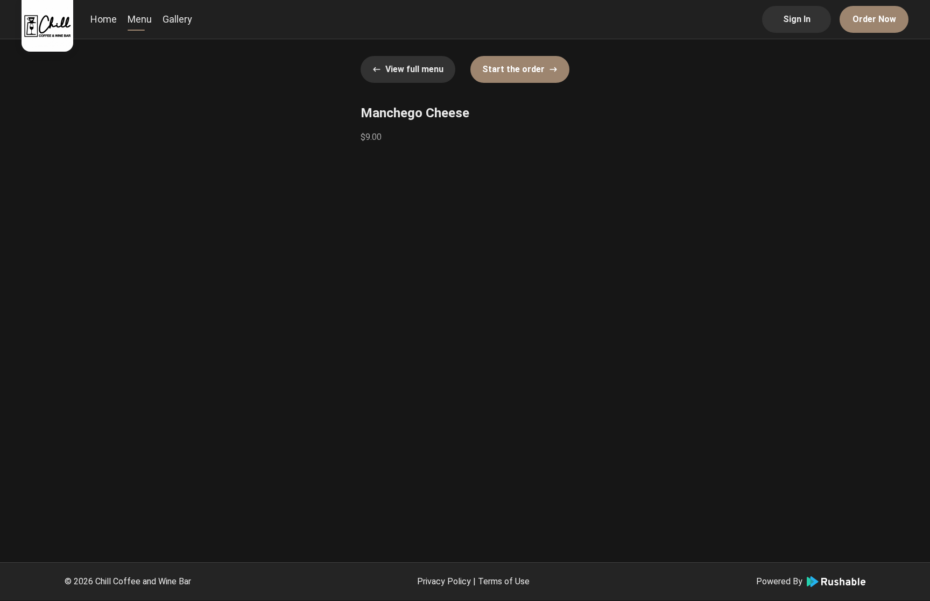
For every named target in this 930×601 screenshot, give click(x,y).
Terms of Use (504, 581)
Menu (140, 19)
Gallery (177, 19)
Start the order (513, 69)
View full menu (414, 69)
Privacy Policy (444, 581)
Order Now (874, 19)
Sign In (797, 19)
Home (103, 19)
